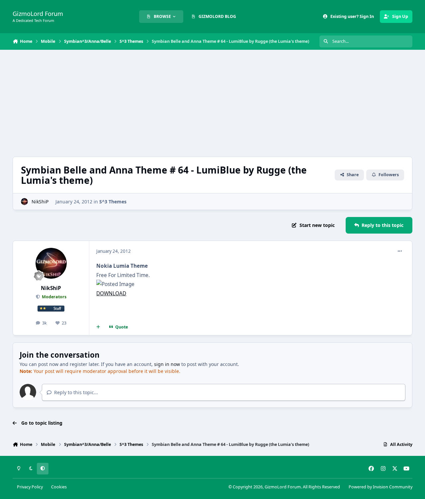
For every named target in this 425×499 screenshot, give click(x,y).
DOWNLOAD (111, 293)
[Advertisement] (212, 103)
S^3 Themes (113, 201)
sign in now (167, 364)
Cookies (59, 487)
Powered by (380, 487)
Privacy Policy (30, 487)
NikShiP (40, 201)
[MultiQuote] (98, 327)
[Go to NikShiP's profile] (24, 201)
